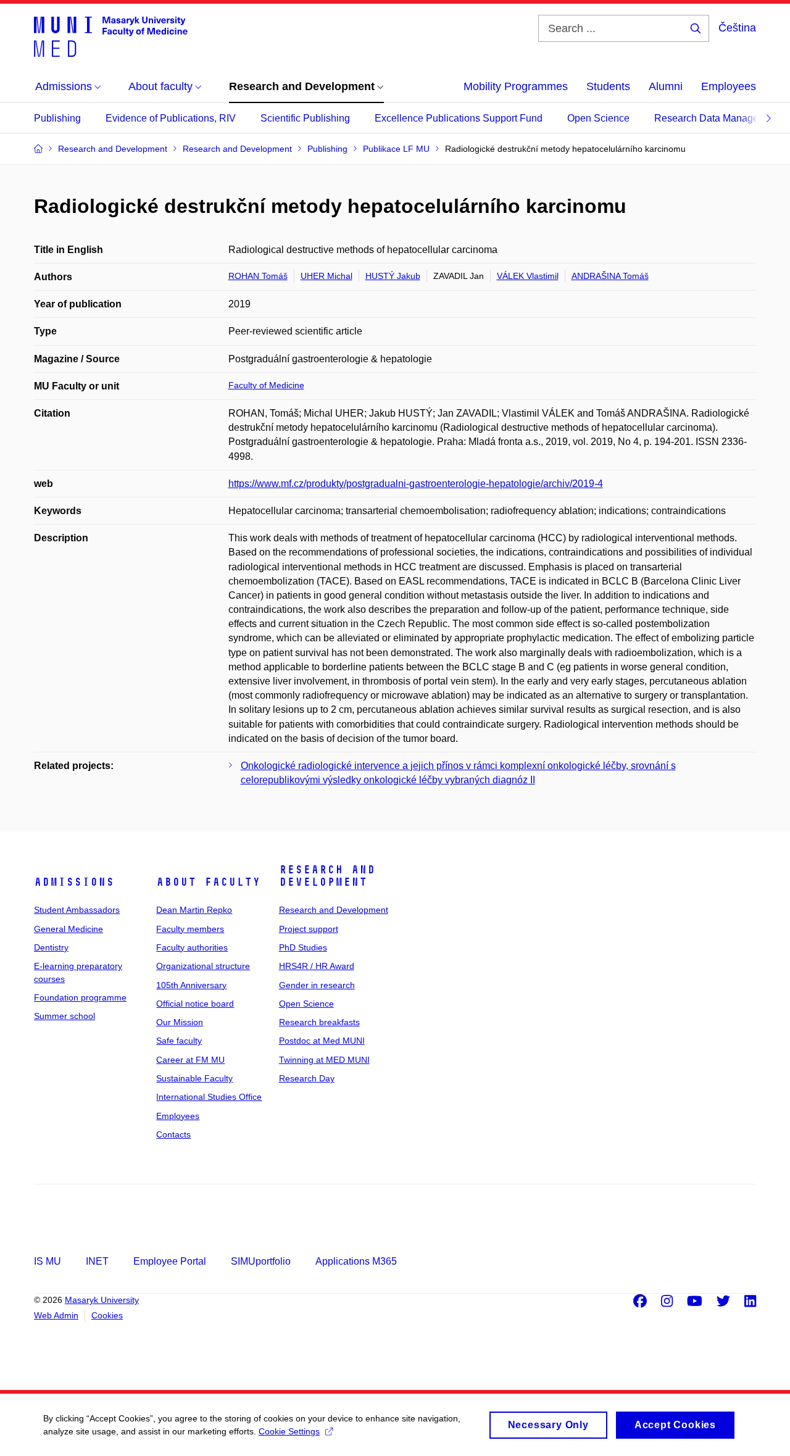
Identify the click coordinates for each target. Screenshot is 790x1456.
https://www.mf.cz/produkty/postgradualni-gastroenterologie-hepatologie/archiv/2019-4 (415, 483)
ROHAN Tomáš (258, 276)
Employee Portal (169, 1261)
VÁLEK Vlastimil (528, 276)
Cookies (107, 1315)
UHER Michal (326, 276)
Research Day (307, 1078)
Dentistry (51, 947)
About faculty (208, 882)
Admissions (74, 882)
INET (97, 1261)
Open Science (598, 118)
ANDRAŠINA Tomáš (610, 276)
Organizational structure (203, 966)
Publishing (57, 118)
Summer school (64, 1016)
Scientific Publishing (305, 118)
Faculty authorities (192, 947)
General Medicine (68, 929)
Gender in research (317, 985)
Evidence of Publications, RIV (171, 118)
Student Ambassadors (77, 910)
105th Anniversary (191, 985)
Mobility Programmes (516, 86)
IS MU (47, 1261)
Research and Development (327, 876)
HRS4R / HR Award (316, 966)
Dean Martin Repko (194, 910)
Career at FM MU (190, 1060)
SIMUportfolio (261, 1261)
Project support (308, 929)
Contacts (173, 1134)
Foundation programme (80, 997)
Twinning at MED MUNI (324, 1060)
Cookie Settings (289, 1431)
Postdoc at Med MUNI (322, 1041)
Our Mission (179, 1022)
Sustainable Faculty (194, 1078)
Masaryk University (102, 1300)
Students (608, 86)
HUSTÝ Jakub (392, 276)
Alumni (666, 86)
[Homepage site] (111, 36)
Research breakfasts (319, 1022)
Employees (728, 86)
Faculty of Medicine (266, 385)
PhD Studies (303, 947)
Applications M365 (356, 1261)
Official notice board (195, 1004)
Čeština (737, 28)
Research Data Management (717, 118)
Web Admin (56, 1315)
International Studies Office (209, 1097)
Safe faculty (179, 1041)
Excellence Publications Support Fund (459, 118)
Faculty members (190, 929)
